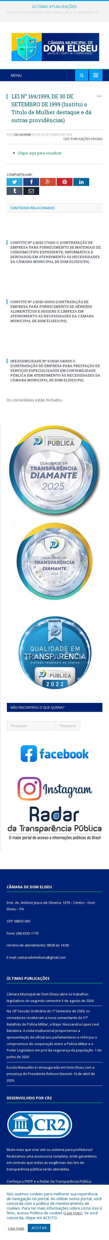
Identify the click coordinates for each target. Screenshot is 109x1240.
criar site (39, 1149)
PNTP (29, 1181)
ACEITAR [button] (39, 1227)
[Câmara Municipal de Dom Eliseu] (54, 46)
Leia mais (73, 1212)
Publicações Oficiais (86, 139)
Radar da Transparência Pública (65, 1181)
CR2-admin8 (22, 134)
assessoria (43, 1156)
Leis (66, 139)
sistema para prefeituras (72, 1149)
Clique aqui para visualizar (40, 152)
